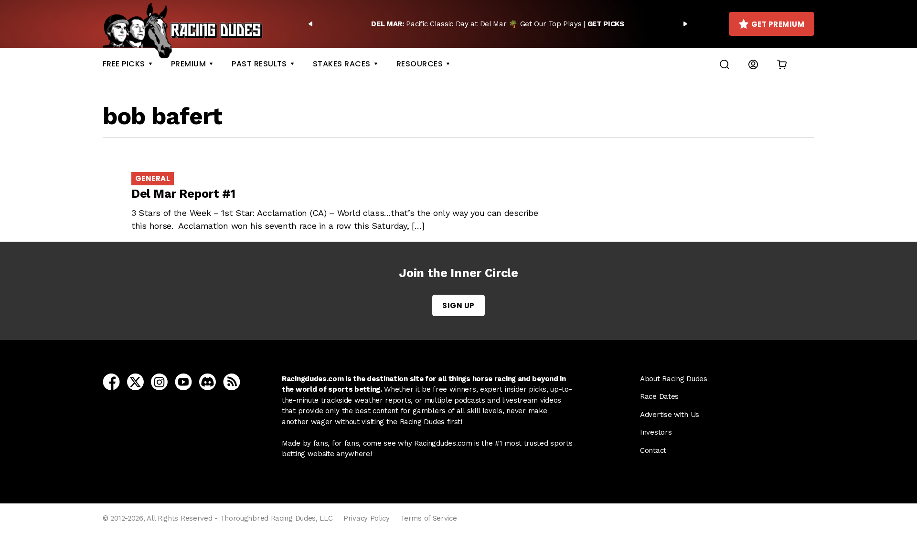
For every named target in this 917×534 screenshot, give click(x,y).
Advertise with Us (669, 414)
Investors (656, 432)
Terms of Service (428, 518)
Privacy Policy (366, 518)
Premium (188, 63)
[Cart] (782, 63)
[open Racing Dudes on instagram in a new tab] (159, 381)
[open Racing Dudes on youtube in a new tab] (183, 381)
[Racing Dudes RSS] (231, 381)
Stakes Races (342, 63)
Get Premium (777, 24)
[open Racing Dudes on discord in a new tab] (207, 381)
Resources (419, 63)
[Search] (724, 63)
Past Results (259, 63)
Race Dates (659, 396)
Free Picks (124, 63)
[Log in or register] (753, 63)
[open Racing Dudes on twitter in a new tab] (135, 381)
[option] (498, 23)
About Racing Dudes (673, 378)
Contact (653, 450)
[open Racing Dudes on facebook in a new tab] (111, 381)
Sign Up (458, 305)
